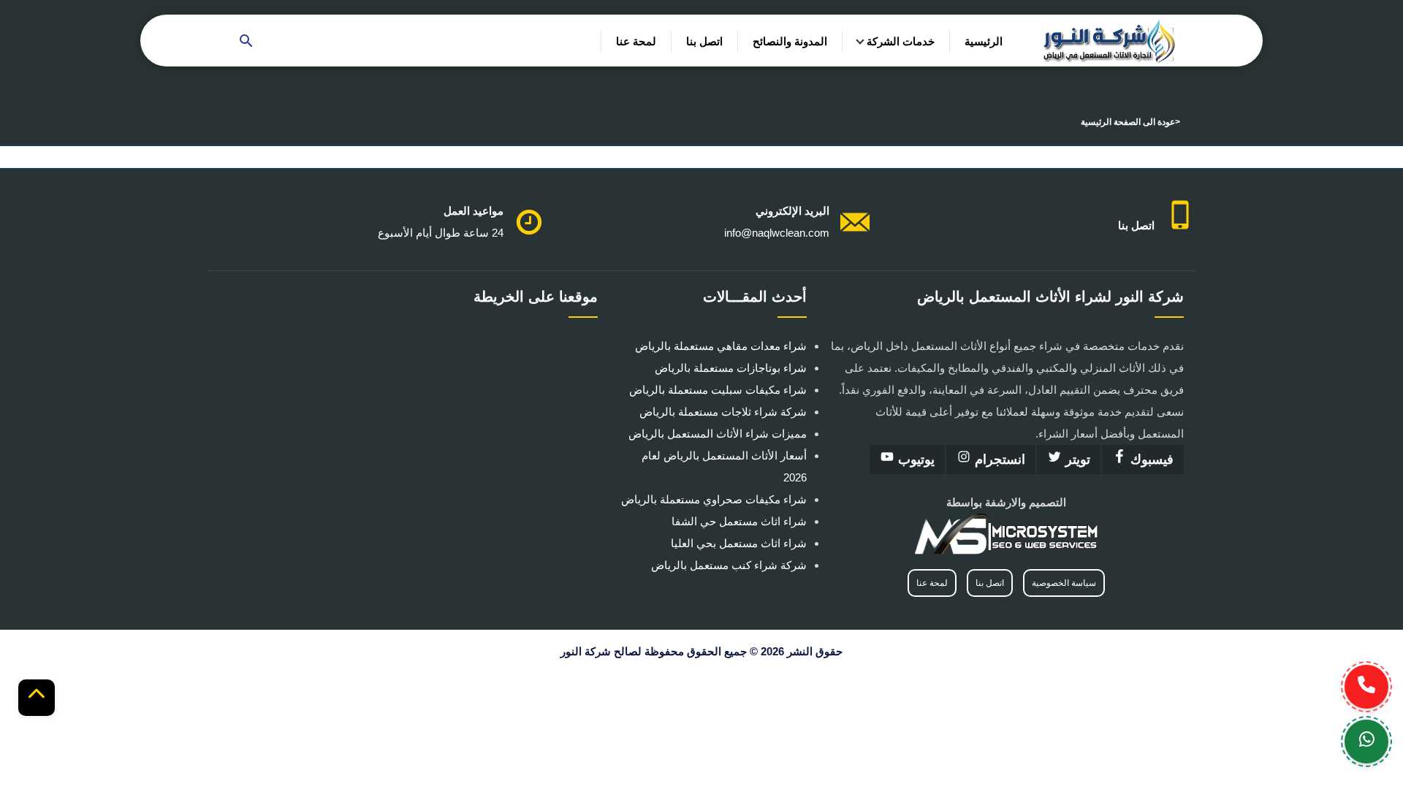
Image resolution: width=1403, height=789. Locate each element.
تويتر (1076, 459)
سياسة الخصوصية (1064, 583)
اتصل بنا (704, 41)
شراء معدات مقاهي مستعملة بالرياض (721, 346)
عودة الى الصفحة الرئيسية (1128, 122)
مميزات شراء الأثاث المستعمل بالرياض (717, 433)
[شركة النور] (1109, 40)
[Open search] (246, 42)
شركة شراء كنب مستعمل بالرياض (729, 565)
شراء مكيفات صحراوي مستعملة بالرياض (714, 499)
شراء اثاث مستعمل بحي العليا (739, 543)
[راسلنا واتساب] (1366, 741)
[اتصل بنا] (1366, 687)
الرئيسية (984, 41)
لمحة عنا (636, 41)
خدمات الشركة (901, 41)
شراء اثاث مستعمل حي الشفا (739, 521)
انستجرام (998, 459)
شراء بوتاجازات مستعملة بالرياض (731, 368)
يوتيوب (914, 459)
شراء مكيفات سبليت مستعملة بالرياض (718, 390)
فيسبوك (1150, 459)
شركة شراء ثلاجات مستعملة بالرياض (723, 411)
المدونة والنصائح (790, 41)
